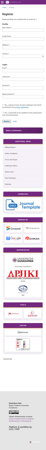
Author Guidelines (11, 153)
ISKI (23, 295)
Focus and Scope (11, 159)
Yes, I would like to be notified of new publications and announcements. (22, 114)
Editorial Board (10, 147)
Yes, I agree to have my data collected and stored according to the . (21, 106)
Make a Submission (14, 130)
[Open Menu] (2, 2)
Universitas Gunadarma (23, 266)
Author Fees (9, 172)
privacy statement (21, 107)
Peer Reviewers (10, 178)
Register (6, 121)
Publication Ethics (11, 166)
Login (15, 121)
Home (4, 7)
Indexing (8, 184)
